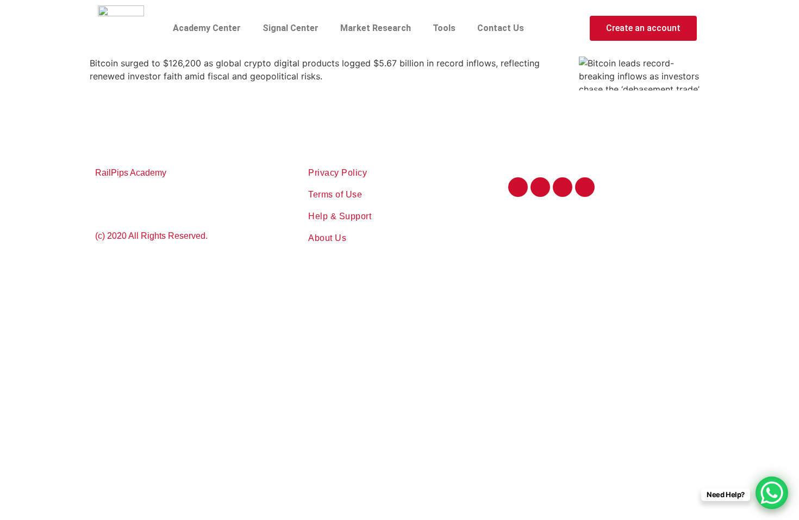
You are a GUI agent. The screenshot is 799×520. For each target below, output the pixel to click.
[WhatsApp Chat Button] (772, 492)
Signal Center (291, 28)
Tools (444, 28)
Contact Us (500, 28)
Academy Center (207, 28)
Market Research (375, 28)
